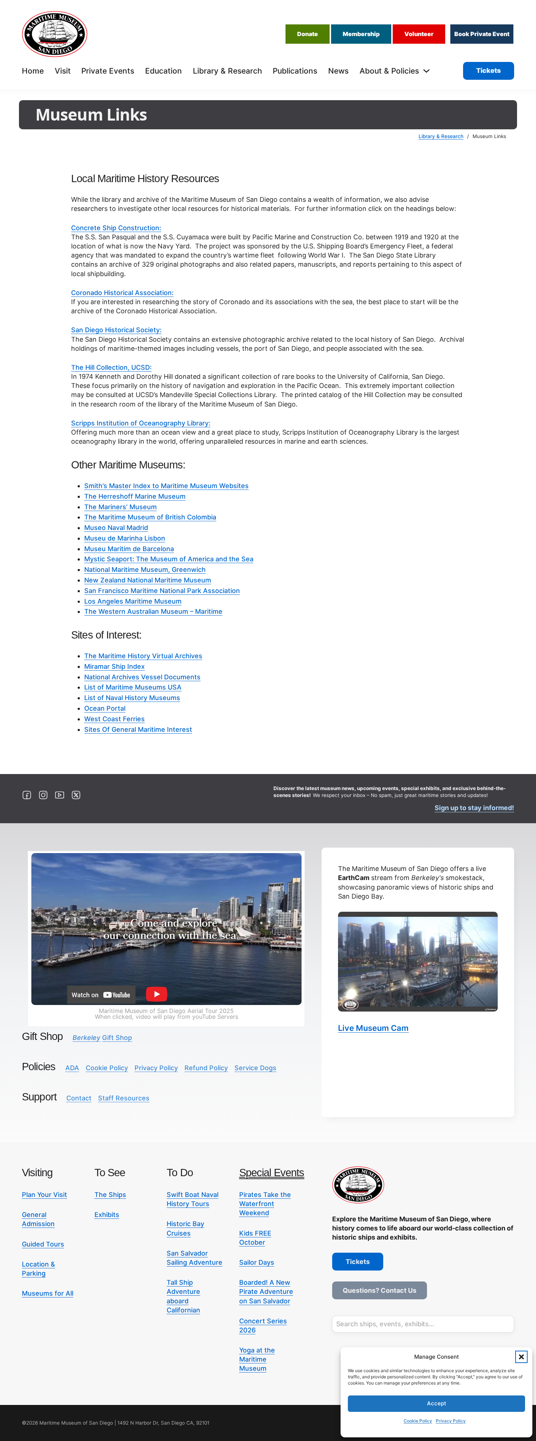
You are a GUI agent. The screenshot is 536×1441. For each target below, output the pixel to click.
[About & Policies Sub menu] (426, 71)
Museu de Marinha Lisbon (124, 538)
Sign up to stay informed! (474, 808)
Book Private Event (481, 34)
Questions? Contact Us (379, 1290)
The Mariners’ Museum (120, 507)
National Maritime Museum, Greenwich (145, 569)
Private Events (107, 70)
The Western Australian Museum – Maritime (153, 611)
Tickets (488, 70)
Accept (436, 1403)
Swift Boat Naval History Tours (192, 1199)
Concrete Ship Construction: (116, 228)
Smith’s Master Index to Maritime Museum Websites (166, 486)
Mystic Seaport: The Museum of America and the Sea (168, 559)
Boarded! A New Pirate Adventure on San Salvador (266, 1291)
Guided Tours (43, 1244)
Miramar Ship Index (114, 666)
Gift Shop (102, 1037)
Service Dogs (255, 1068)
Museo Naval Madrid (116, 527)
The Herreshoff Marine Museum (135, 496)
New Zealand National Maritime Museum (147, 580)
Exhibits (106, 1214)
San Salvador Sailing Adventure (194, 1257)
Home (33, 70)
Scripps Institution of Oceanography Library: (140, 423)
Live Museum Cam (373, 1028)
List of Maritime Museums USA (133, 687)
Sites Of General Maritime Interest (138, 729)
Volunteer (419, 34)
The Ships (110, 1194)
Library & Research (227, 70)
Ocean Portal (104, 708)
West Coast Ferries (114, 719)
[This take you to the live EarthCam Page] (418, 962)
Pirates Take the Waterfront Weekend (265, 1204)
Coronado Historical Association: (122, 293)
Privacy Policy (451, 1421)
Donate (307, 34)
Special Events (271, 1172)
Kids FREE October (255, 1237)
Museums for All (47, 1293)
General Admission (38, 1219)
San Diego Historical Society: (116, 330)
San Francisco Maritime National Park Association (162, 590)
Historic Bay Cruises (185, 1228)
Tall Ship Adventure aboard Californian (183, 1296)
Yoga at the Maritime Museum (257, 1359)
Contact (79, 1098)
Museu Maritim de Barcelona (129, 549)
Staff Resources (123, 1098)
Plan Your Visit (44, 1194)
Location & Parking (38, 1268)
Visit (63, 70)
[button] (521, 1356)
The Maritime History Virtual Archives (143, 656)
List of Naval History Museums (132, 698)
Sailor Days (256, 1262)
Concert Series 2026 (263, 1325)
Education (163, 70)
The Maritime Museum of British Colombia (150, 517)
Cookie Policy (418, 1421)
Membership (361, 34)
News (338, 70)
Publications (295, 70)
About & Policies (389, 70)
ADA (72, 1068)
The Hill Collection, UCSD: (111, 367)
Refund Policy (206, 1068)
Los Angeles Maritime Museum (133, 601)
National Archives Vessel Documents (142, 677)
